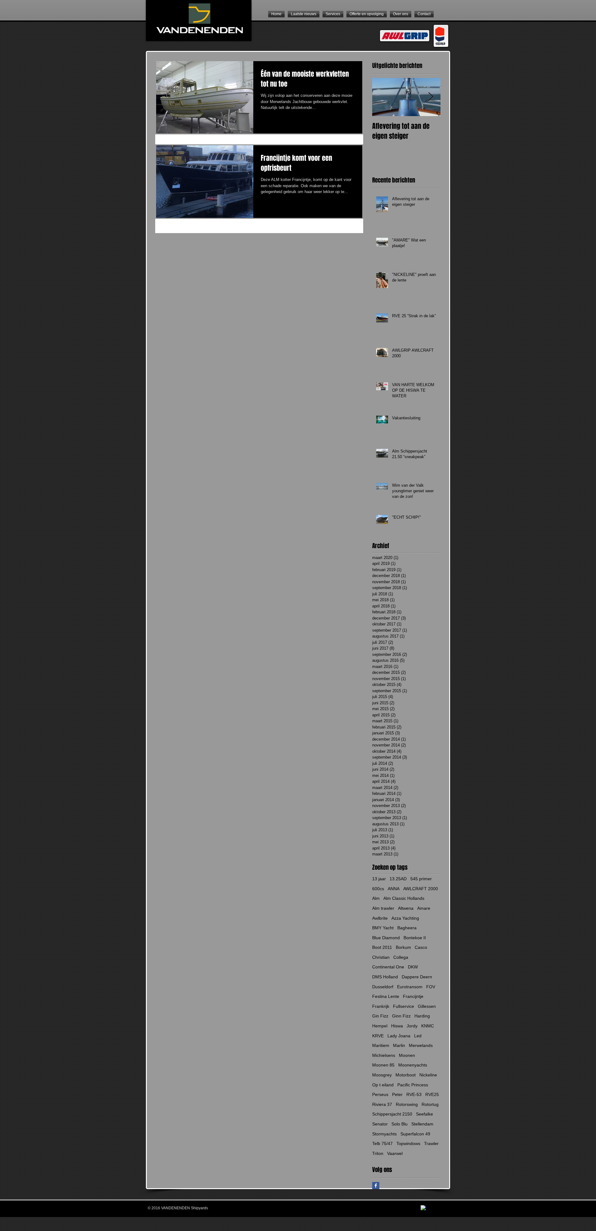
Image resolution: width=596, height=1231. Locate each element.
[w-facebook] (424, 1208)
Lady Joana (398, 1035)
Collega (400, 957)
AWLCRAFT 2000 (420, 888)
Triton (377, 1153)
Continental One (388, 966)
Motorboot (405, 1074)
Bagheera (407, 927)
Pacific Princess (412, 1084)
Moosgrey (382, 1074)
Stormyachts (384, 1133)
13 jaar (379, 878)
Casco (421, 947)
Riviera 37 (382, 1104)
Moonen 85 (383, 1064)
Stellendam (422, 1123)
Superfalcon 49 (415, 1133)
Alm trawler (383, 908)
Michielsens (383, 1055)
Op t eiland (383, 1084)
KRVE (378, 1035)
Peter (397, 1094)
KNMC (427, 1025)
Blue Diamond (386, 937)
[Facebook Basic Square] (375, 1185)
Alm (376, 898)
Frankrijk (380, 1006)
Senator (380, 1123)
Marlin (399, 1045)
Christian (381, 957)
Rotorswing (407, 1104)
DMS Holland (385, 976)
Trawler (431, 1143)
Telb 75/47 (382, 1143)
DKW (413, 966)
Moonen (407, 1055)
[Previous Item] (382, 97)
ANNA (394, 888)
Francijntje (413, 996)
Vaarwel (395, 1153)
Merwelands (421, 1045)
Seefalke (424, 1114)
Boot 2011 (382, 947)
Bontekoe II (415, 937)
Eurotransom (409, 986)
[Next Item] (430, 97)
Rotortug (430, 1104)
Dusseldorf (382, 986)
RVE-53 (414, 1094)
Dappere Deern (417, 976)
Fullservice (403, 1006)
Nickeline (428, 1074)
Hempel (379, 1025)
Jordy (412, 1025)
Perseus (380, 1094)
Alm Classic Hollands (403, 898)
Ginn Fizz (401, 1015)
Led (418, 1035)
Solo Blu (399, 1123)
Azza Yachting (405, 918)
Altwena (405, 908)
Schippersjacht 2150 (392, 1114)
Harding (422, 1015)
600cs (378, 888)
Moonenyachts (412, 1064)
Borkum (403, 947)
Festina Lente (385, 996)
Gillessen (427, 1006)
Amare (423, 908)
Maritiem (380, 1045)
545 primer (421, 878)
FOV (430, 986)
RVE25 (432, 1094)
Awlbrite (380, 918)
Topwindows (408, 1143)
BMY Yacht (383, 927)
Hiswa (397, 1025)
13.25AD (398, 878)
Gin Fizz (380, 1015)
